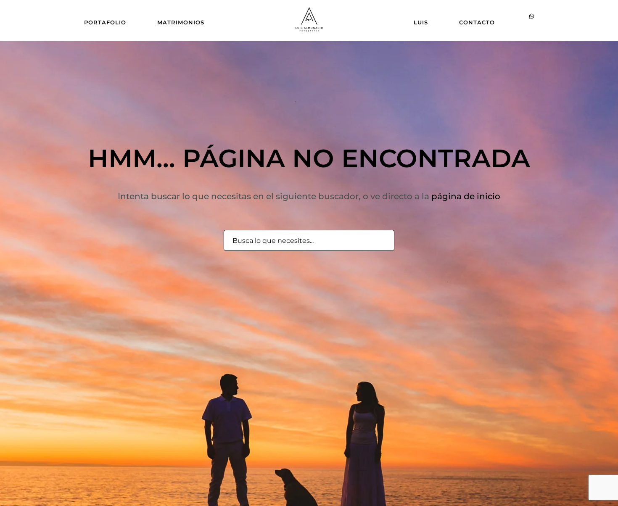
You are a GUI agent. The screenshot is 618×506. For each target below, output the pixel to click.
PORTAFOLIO (105, 22)
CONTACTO (477, 22)
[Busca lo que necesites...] (383, 240)
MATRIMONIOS (180, 22)
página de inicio (465, 196)
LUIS (421, 22)
